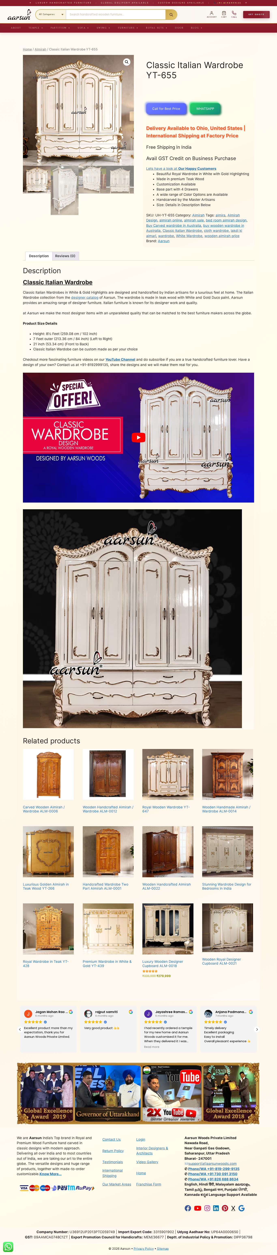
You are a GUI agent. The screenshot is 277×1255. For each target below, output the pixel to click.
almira (220, 215)
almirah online (170, 220)
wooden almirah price (221, 236)
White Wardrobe (189, 236)
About (16, 27)
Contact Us (111, 1139)
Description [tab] (39, 256)
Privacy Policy (144, 1249)
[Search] (171, 14)
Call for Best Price (166, 109)
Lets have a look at (181, 169)
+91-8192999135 (228, 3)
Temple (36, 27)
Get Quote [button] (256, 14)
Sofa (83, 27)
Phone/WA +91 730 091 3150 (212, 1174)
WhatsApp (205, 109)
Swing (104, 27)
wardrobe (166, 236)
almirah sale (194, 220)
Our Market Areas (116, 1184)
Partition (60, 27)
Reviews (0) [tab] (65, 256)
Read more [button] (91, 1047)
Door (179, 27)
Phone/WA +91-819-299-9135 (213, 1169)
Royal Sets (157, 27)
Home (27, 49)
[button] (126, 62)
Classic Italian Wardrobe (182, 231)
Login (140, 1139)
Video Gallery (147, 1162)
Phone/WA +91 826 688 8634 (213, 1179)
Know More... (51, 1174)
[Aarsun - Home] (19, 15)
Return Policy (113, 1151)
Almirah (40, 49)
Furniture (128, 27)
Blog (197, 27)
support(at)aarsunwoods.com (212, 1164)
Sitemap (163, 1249)
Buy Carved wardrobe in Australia (173, 226)
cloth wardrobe (216, 231)
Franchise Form (148, 1184)
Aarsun (164, 241)
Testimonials (112, 1162)
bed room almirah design (226, 220)
